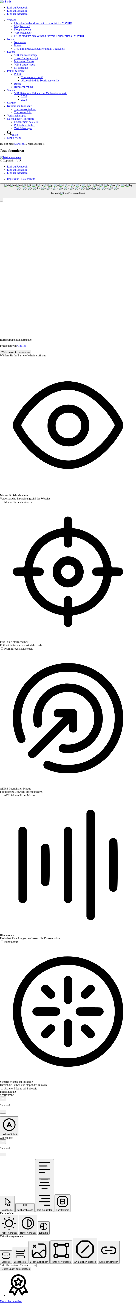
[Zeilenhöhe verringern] (3, 1154)
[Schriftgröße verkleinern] (3, 1112)
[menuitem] (71, 28)
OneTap (21, 345)
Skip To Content (9, 1265)
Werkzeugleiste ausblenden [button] (15, 352)
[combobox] (68, 190)
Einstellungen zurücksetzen (15, 1269)
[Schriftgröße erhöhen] (3, 1099)
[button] (1, 199)
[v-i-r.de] (5, 1)
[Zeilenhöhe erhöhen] (3, 1141)
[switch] (16, 502)
